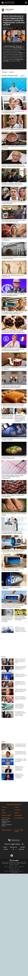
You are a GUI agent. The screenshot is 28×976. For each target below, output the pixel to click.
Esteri (3, 810)
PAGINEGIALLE (11, 862)
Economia (17, 810)
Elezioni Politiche (6, 830)
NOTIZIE (9, 2)
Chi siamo (6, 866)
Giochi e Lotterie (6, 815)
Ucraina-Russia (19, 818)
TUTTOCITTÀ (11, 863)
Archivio (6, 849)
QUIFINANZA (23, 863)
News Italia (21, 849)
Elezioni (11, 72)
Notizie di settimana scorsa (7, 825)
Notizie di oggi (6, 818)
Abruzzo (4, 72)
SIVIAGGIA (19, 863)
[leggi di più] (25, 10)
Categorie (22, 847)
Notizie (15, 840)
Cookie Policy (21, 866)
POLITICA (7, 6)
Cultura (4, 812)
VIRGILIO (6, 862)
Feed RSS (5, 847)
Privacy (16, 866)
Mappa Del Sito (13, 847)
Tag (13, 849)
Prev (4, 37)
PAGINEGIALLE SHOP (19, 862)
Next (24, 37)
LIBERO (2, 862)
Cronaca (4, 807)
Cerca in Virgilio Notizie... (13, 844)
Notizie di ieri (5, 820)
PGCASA (25, 862)
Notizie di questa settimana (6, 822)
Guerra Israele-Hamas (19, 830)
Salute (16, 812)
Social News (18, 815)
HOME (2, 6)
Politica (17, 807)
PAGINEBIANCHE (5, 863)
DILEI (15, 863)
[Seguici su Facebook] (12, 856)
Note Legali (11, 866)
